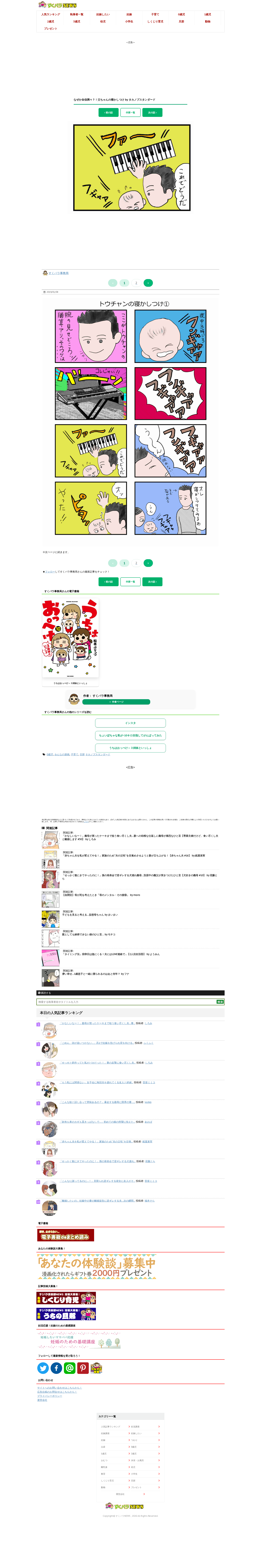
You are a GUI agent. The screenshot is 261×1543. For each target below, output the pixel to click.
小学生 (129, 21)
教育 (103, 1473)
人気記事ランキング (110, 1426)
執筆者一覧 (76, 14)
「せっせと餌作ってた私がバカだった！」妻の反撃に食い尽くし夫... (97, 1062)
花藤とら (150, 1161)
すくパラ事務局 (59, 273)
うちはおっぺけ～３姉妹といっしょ (70, 683)
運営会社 (42, 1400)
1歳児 (207, 14)
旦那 (181, 21)
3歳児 (76, 21)
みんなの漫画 (62, 754)
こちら (86, 821)
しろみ (148, 1023)
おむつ (104, 1460)
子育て (155, 14)
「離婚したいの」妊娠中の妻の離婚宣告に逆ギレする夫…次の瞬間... (97, 1200)
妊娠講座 (105, 1433)
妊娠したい (103, 14)
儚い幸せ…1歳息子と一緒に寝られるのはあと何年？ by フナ (95, 973)
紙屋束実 (147, 1141)
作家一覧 (130, 112)
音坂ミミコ (149, 1082)
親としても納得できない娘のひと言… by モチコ (88, 934)
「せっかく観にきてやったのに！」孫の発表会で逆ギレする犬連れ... (97, 1161)
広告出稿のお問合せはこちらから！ (57, 1391)
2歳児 (50, 21)
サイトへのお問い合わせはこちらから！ (59, 1387)
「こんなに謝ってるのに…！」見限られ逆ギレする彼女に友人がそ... (97, 1181)
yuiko (148, 1102)
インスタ (130, 723)
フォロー (50, 571)
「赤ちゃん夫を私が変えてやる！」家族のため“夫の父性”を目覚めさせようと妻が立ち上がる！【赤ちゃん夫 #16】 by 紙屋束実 (133, 855)
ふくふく (149, 1043)
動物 (207, 21)
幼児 (103, 21)
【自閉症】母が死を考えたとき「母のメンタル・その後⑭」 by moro (101, 895)
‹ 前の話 (108, 112)
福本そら (150, 1200)
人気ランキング (50, 14)
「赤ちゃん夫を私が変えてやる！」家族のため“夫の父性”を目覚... (96, 1141)
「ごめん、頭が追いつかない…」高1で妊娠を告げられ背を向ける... (96, 1043)
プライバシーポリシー (49, 1396)
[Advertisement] (130, 66)
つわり (134, 1440)
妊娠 (129, 14)
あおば (148, 1121)
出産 (103, 1446)
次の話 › (152, 112)
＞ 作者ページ (116, 701)
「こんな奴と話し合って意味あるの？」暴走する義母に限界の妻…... (97, 1102)
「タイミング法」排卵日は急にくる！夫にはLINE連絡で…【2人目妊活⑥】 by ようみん (111, 954)
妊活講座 (135, 1426)
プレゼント (50, 28)
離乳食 (104, 1467)
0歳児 (181, 14)
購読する (45, 992)
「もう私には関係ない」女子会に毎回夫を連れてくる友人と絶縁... (96, 1082)
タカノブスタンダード (97, 754)
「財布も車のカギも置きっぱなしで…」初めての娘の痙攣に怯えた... (97, 1121)
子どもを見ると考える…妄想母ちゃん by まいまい (90, 914)
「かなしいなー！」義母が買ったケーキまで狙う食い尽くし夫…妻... (97, 1023)
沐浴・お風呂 (137, 1460)
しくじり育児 (155, 21)
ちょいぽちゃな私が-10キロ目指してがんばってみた (130, 735)
